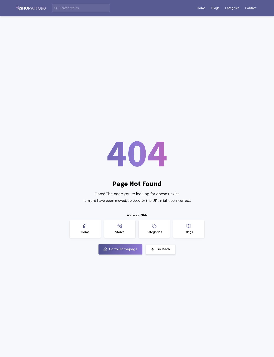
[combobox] (81, 8)
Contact (251, 8)
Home (201, 8)
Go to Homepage (123, 249)
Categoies (232, 8)
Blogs (215, 8)
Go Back (163, 249)
